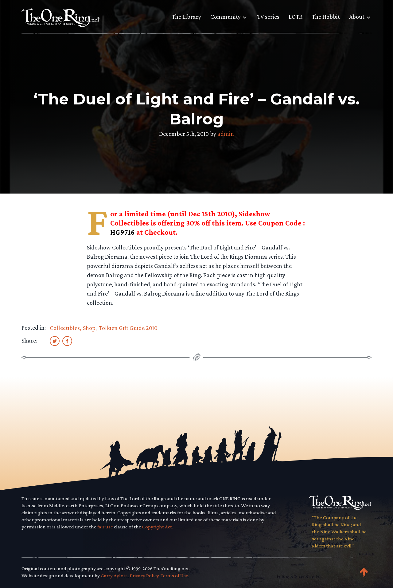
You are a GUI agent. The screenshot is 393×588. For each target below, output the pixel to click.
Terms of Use (174, 575)
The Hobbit (326, 16)
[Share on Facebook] (67, 340)
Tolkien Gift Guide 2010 (128, 327)
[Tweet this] (55, 340)
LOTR (295, 16)
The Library (186, 16)
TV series (268, 16)
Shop (89, 327)
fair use (105, 527)
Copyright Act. (157, 527)
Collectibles (65, 327)
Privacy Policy (144, 575)
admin (225, 133)
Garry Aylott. (114, 575)
